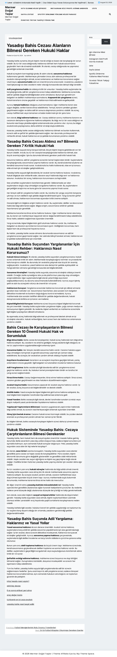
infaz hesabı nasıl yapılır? (18, 581)
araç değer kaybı (14, 595)
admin (28, 55)
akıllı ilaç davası (14, 586)
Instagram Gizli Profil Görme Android (69, 8)
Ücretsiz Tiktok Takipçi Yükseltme (38, 20)
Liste (94, 8)
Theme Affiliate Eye (63, 653)
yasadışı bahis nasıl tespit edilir (20, 604)
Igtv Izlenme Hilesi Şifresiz (33, 8)
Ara (90, 37)
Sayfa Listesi (27, 14)
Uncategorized (15, 38)
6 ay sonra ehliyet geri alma (19, 590)
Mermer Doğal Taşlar (10, 11)
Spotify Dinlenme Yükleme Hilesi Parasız (57, 14)
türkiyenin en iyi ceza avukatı (19, 599)
